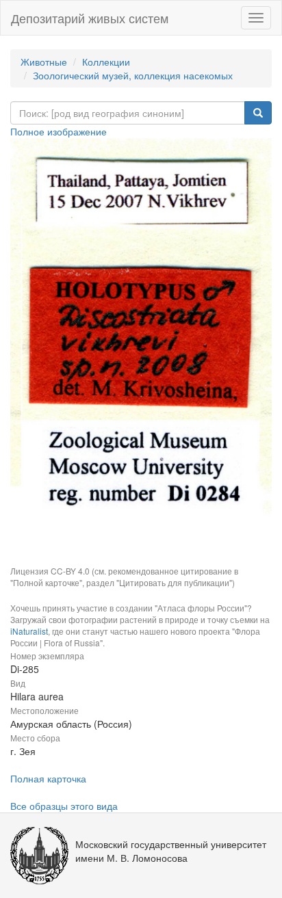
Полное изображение (58, 131)
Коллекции (106, 61)
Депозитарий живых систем (89, 18)
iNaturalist (29, 631)
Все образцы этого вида (64, 806)
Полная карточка (48, 778)
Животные (44, 61)
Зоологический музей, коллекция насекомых (133, 75)
